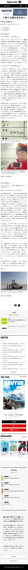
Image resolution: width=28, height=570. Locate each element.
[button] (26, 447)
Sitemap (13, 556)
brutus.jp (20, 11)
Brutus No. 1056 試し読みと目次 (13, 368)
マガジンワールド (14, 2)
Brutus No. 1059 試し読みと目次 (13, 350)
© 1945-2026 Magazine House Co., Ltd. (14, 567)
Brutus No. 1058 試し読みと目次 (13, 356)
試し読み (14, 421)
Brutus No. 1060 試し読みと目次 (13, 343)
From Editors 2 (6, 30)
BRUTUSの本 (20, 13)
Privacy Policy (13, 561)
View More (13, 372)
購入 (14, 425)
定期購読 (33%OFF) (14, 430)
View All (24, 436)
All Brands (7, 5)
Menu (21, 5)
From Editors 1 (6, 28)
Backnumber (23, 376)
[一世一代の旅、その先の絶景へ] (14, 395)
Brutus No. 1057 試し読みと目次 (13, 362)
